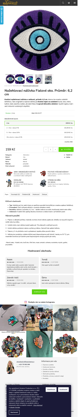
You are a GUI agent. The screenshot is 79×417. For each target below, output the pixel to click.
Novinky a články (48, 369)
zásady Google (15, 407)
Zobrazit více (39, 292)
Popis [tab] (6, 194)
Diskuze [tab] (44, 194)
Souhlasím (63, 389)
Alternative (26, 155)
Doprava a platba (48, 365)
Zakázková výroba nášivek (51, 371)
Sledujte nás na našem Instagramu (41, 302)
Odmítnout (51, 389)
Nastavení (14, 412)
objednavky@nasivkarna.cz (25, 362)
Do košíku (67, 149)
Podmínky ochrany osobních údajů (53, 376)
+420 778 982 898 (24, 364)
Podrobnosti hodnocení (30, 86)
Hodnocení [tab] (36, 194)
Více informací (37, 405)
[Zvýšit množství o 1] (55, 149)
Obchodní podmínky (49, 374)
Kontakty (45, 378)
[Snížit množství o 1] (46, 149)
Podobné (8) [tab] (26, 194)
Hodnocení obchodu (39, 251)
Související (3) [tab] (15, 194)
